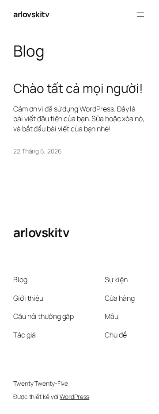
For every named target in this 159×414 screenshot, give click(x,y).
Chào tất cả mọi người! (78, 88)
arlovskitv (31, 14)
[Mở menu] (140, 14)
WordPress (74, 396)
